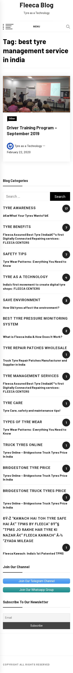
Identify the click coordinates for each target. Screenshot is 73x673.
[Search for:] (26, 196)
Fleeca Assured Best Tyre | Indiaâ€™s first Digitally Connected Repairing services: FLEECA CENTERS (33, 238)
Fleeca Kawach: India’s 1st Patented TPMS (33, 553)
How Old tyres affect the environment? (31, 307)
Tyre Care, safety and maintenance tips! (32, 410)
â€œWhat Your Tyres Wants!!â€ (25, 215)
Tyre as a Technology (28, 146)
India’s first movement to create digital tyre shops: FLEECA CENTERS (34, 286)
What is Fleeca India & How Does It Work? (32, 336)
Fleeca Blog (37, 5)
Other (12, 118)
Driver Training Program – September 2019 (32, 130)
